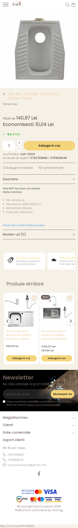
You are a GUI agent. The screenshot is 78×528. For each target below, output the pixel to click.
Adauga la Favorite (19, 168)
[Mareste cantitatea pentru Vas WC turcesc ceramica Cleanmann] (19, 142)
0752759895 (15, 455)
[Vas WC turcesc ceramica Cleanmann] (39, 49)
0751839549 (15, 460)
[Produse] (6, 6)
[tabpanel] (39, 49)
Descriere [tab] (10, 179)
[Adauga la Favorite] (34, 297)
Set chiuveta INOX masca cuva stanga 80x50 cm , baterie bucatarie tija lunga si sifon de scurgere (20, 335)
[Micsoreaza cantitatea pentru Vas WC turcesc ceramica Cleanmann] (19, 148)
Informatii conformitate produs (24, 225)
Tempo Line (10, 104)
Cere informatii (52, 168)
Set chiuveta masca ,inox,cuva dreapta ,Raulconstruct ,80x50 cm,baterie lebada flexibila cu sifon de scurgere (54, 335)
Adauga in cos (49, 146)
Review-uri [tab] (14, 234)
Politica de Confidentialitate (43, 404)
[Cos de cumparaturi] (73, 5)
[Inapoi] (3, 94)
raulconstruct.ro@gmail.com (27, 465)
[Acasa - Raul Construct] (24, 5)
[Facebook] (39, 474)
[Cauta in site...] (68, 5)
